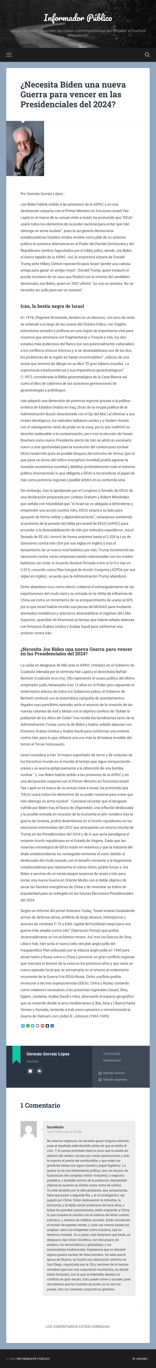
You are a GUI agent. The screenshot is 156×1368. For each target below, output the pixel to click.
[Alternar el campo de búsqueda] (147, 55)
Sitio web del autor (39, 1071)
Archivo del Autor (30, 1071)
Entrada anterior (114, 1073)
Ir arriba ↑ (141, 1358)
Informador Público (78, 17)
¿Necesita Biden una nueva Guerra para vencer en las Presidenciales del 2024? (73, 94)
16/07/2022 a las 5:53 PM (64, 1132)
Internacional (112, 1060)
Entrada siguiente (115, 1079)
